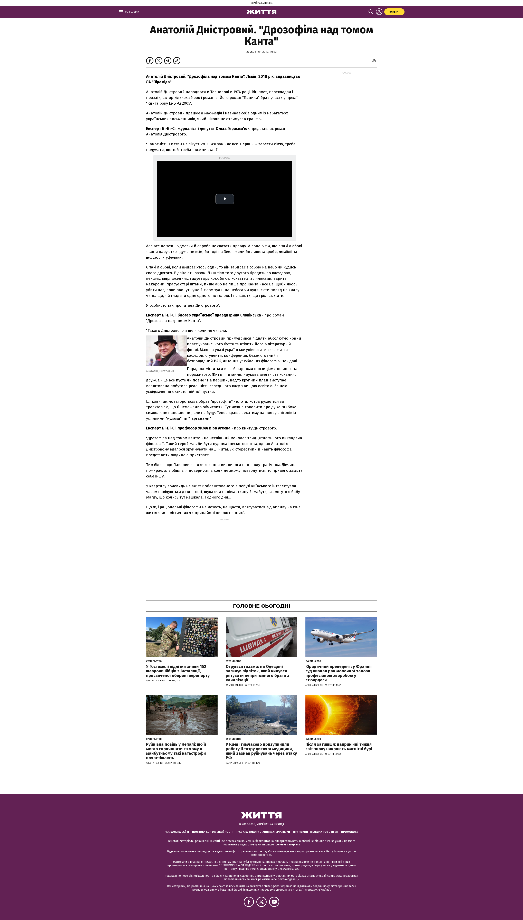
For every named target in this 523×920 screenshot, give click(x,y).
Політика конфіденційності (212, 831)
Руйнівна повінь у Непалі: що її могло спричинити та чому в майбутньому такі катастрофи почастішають (176, 751)
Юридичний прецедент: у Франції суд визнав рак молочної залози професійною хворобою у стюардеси (338, 673)
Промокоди (350, 831)
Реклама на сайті (176, 831)
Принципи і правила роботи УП (315, 831)
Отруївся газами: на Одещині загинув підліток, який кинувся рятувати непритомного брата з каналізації (257, 673)
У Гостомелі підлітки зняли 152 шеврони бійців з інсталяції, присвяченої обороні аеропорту (178, 671)
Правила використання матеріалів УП (263, 831)
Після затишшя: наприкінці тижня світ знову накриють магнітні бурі (338, 746)
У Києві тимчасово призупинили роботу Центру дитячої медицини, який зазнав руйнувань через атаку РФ (261, 751)
